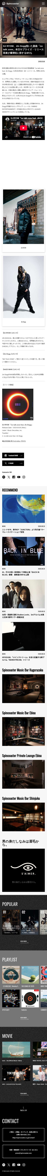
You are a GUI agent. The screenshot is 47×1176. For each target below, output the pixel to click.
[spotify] (3, 478)
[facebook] (14, 478)
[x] (8, 478)
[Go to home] (10, 3)
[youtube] (19, 478)
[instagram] (24, 478)
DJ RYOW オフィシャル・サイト (14, 441)
